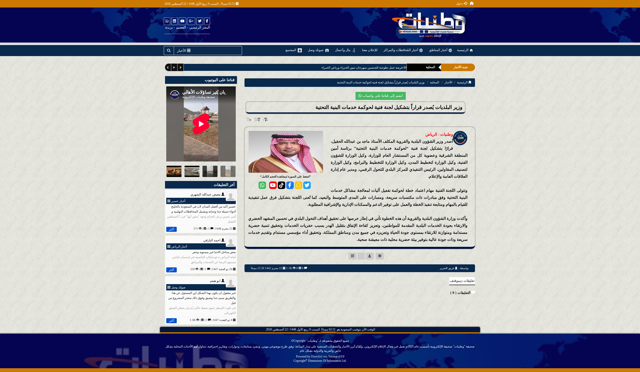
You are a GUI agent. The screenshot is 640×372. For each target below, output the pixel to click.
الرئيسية (463, 50)
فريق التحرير (447, 268)
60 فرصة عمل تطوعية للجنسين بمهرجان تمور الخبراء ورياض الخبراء (355, 67)
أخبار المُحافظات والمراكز (401, 50)
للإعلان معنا (370, 50)
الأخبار (448, 82)
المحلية (434, 82)
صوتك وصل (316, 50)
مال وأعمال (343, 50)
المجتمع (291, 50)
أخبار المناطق (438, 50)
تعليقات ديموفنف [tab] (462, 281)
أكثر (172, 229)
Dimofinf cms (319, 356)
